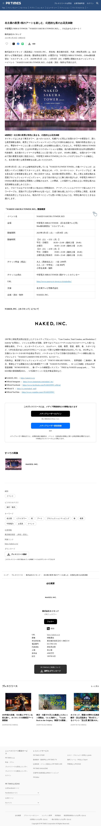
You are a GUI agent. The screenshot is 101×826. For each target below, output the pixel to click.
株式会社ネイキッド (33, 575)
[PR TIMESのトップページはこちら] (13, 3)
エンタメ (40, 7)
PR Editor (36, 777)
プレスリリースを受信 (63, 3)
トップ (6, 575)
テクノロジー (12, 7)
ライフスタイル (78, 7)
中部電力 (10, 524)
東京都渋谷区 (10, 534)
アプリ (32, 7)
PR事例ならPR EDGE (74, 764)
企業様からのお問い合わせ (39, 819)
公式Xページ (9, 798)
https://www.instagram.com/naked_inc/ (38, 382)
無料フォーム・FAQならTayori (77, 760)
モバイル (23, 7)
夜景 (81, 518)
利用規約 (58, 815)
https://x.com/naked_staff (26, 389)
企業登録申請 (79, 3)
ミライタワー (21, 518)
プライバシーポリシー (31, 815)
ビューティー (52, 7)
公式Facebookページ (12, 788)
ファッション (64, 7)
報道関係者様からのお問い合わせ (75, 815)
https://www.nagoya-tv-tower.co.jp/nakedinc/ (54, 281)
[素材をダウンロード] (29, 44)
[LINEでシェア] (23, 44)
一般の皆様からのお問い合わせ (60, 819)
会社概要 (18, 815)
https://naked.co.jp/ (11, 544)
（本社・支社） (22, 534)
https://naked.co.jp (28, 378)
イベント (10, 496)
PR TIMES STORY (39, 755)
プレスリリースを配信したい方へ (16, 771)
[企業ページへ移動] (50, 598)
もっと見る (95, 686)
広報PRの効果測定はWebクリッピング (46, 773)
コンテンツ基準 (47, 815)
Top (3, 7)
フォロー (50, 621)
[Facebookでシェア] (18, 44)
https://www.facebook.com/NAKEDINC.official (41, 385)
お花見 (20, 524)
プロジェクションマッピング (58, 518)
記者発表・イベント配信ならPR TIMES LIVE (47, 764)
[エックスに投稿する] (14, 44)
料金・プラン (9, 762)
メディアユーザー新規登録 (50, 426)
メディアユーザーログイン (50, 414)
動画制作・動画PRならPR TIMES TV (45, 760)
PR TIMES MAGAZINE (40, 768)
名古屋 (9, 518)
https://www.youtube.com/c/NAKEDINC (38, 392)
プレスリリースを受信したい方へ (16, 767)
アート (39, 518)
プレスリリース (17, 575)
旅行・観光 (11, 507)
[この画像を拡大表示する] (13, 464)
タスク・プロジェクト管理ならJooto (79, 755)
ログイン (90, 3)
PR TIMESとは (10, 758)
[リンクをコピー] (34, 44)
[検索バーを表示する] (97, 3)
